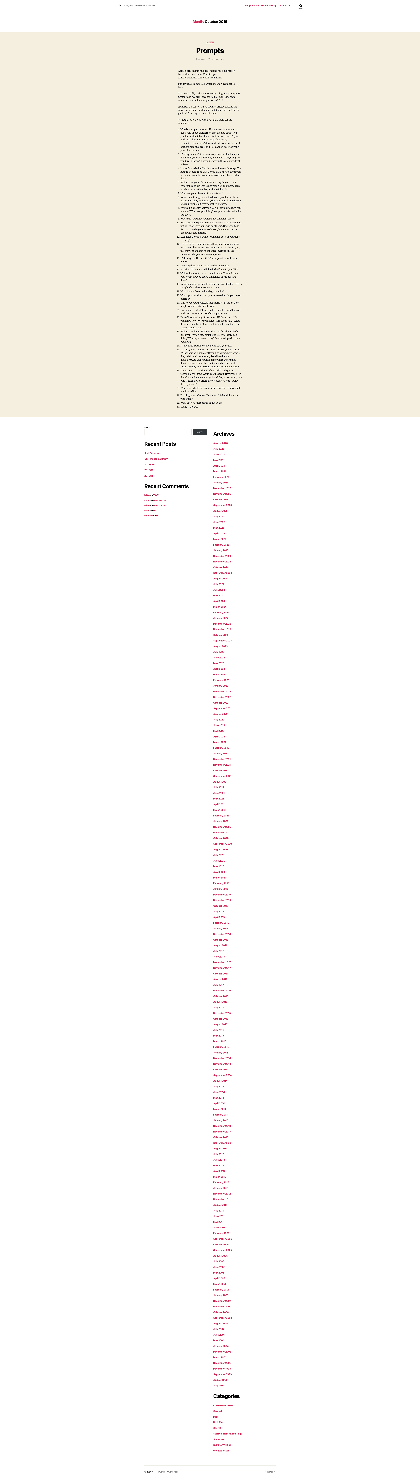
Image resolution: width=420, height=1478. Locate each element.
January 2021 (220, 821)
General (217, 1411)
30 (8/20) (149, 464)
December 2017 (222, 962)
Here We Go (159, 500)
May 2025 (218, 527)
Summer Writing (222, 1445)
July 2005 (218, 1261)
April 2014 (219, 1103)
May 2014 (218, 1097)
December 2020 (222, 827)
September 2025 (222, 505)
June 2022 (219, 725)
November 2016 (222, 990)
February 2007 (221, 1233)
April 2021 (219, 804)
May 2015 (218, 1035)
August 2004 (220, 1323)
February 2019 (221, 922)
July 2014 (218, 1086)
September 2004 (222, 1317)
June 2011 (219, 1216)
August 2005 (220, 1255)
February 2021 (221, 815)
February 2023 (221, 680)
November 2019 (222, 900)
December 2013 (222, 1126)
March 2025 (219, 539)
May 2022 (218, 731)
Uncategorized (221, 1450)
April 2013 (219, 1171)
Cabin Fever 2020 (223, 1405)
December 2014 (222, 1058)
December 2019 (222, 894)
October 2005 (221, 1244)
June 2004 (219, 1334)
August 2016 (220, 1001)
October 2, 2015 (217, 59)
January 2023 (220, 685)
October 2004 (221, 1312)
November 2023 (222, 629)
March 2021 (219, 810)
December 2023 (222, 623)
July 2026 (218, 448)
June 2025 (219, 522)
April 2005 (219, 1278)
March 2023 (219, 674)
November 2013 (222, 1131)
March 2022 (219, 742)
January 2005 (220, 1295)
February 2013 (221, 1182)
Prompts (210, 50)
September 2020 (222, 843)
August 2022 (220, 714)
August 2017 (220, 979)
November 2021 (222, 764)
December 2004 (222, 1301)
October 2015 (220, 1018)
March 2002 (219, 1357)
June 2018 (219, 956)
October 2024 (221, 567)
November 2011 (222, 1199)
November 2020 (222, 832)
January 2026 (220, 482)
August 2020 (220, 849)
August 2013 (220, 1148)
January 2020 (220, 889)
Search (147, 427)
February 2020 (221, 883)
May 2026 (218, 460)
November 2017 (222, 968)
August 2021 (220, 781)
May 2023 (218, 663)
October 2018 (220, 939)
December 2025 (222, 488)
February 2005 (221, 1289)
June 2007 (219, 1227)
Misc (216, 1416)
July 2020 (218, 855)
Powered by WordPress (167, 1472)
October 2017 (220, 973)
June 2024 (219, 590)
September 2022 (222, 708)
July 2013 (218, 1154)
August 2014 (220, 1080)
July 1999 (218, 1385)
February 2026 (221, 477)
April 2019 (219, 917)
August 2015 (220, 1024)
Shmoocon (219, 1439)
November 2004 (222, 1306)
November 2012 (222, 1193)
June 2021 (219, 793)
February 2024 (221, 612)
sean (203, 59)
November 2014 (222, 1064)
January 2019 (220, 928)
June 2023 (219, 657)
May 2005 (218, 1272)
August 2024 (220, 578)
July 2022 (218, 719)
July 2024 (218, 584)
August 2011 (220, 1205)
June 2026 (219, 454)
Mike (147, 495)
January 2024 (220, 618)
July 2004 (218, 1329)
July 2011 (218, 1210)
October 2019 (220, 906)
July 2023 (218, 652)
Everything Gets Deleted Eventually (260, 5)
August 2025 (220, 511)
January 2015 (220, 1052)
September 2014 (222, 1075)
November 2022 (222, 697)
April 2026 (219, 465)
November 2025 (222, 494)
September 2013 (222, 1143)
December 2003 (222, 1351)
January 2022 (220, 753)
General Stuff (285, 5)
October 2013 (220, 1137)
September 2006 (222, 1238)
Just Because (151, 453)
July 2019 (218, 911)
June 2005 (219, 1267)
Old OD (217, 1428)
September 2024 (222, 573)
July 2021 (218, 787)
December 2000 (222, 1363)
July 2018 (218, 951)
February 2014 (221, 1114)
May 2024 (218, 595)
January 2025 (220, 550)
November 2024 (222, 561)
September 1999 (222, 1374)
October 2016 (220, 996)
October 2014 (220, 1069)
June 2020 (219, 860)
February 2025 (221, 544)
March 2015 (219, 1041)
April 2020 (219, 872)
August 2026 (220, 443)
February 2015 (221, 1047)
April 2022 (219, 736)
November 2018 (222, 934)
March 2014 (219, 1109)
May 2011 (218, 1222)
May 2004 (218, 1340)
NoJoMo (210, 42)
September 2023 (222, 640)
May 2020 (218, 866)
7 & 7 (155, 495)
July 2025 (218, 516)
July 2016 (218, 1007)
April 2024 (219, 601)
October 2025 (220, 499)
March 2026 (219, 471)
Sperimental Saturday (156, 458)
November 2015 (222, 1013)
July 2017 (218, 985)
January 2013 (220, 1188)
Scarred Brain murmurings (227, 1433)
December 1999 (222, 1368)
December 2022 (222, 691)
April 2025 (219, 533)
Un (154, 510)
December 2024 (222, 556)
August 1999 (220, 1380)
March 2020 (219, 877)
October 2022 (220, 702)
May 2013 (218, 1165)
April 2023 (219, 669)
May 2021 (218, 798)
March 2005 (219, 1284)
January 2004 (221, 1346)
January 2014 (220, 1120)
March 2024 (219, 606)
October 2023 (220, 635)
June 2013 (219, 1159)
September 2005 (222, 1250)
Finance (148, 515)
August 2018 (220, 945)
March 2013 (219, 1176)
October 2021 (220, 770)
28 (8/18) (149, 475)
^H (119, 5)
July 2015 (218, 1030)
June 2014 (219, 1092)
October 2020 (221, 838)
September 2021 (222, 776)
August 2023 (220, 646)
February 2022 (221, 748)
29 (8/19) (149, 470)
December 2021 (222, 759)
